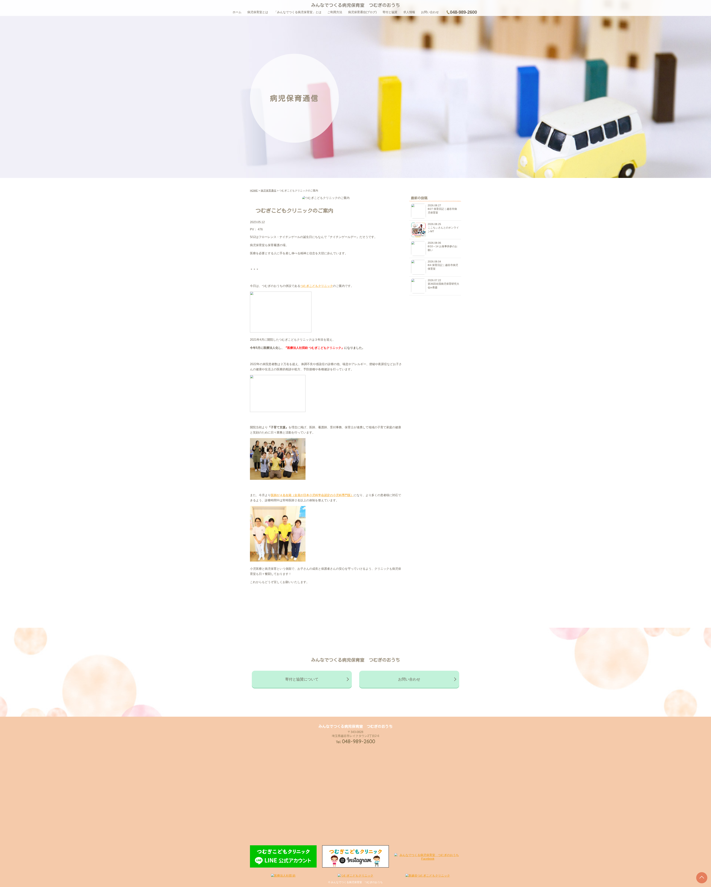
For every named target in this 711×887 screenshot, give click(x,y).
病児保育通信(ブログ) (362, 12)
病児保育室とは (257, 12)
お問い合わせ (430, 12)
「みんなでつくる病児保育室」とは (297, 12)
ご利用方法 (334, 12)
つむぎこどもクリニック (316, 285)
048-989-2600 (463, 12)
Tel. (355, 742)
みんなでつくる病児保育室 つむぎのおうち (355, 5)
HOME (254, 190)
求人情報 (409, 12)
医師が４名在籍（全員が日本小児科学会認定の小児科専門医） (312, 495)
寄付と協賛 (390, 12)
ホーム (237, 12)
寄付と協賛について (301, 679)
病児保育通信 (268, 190)
